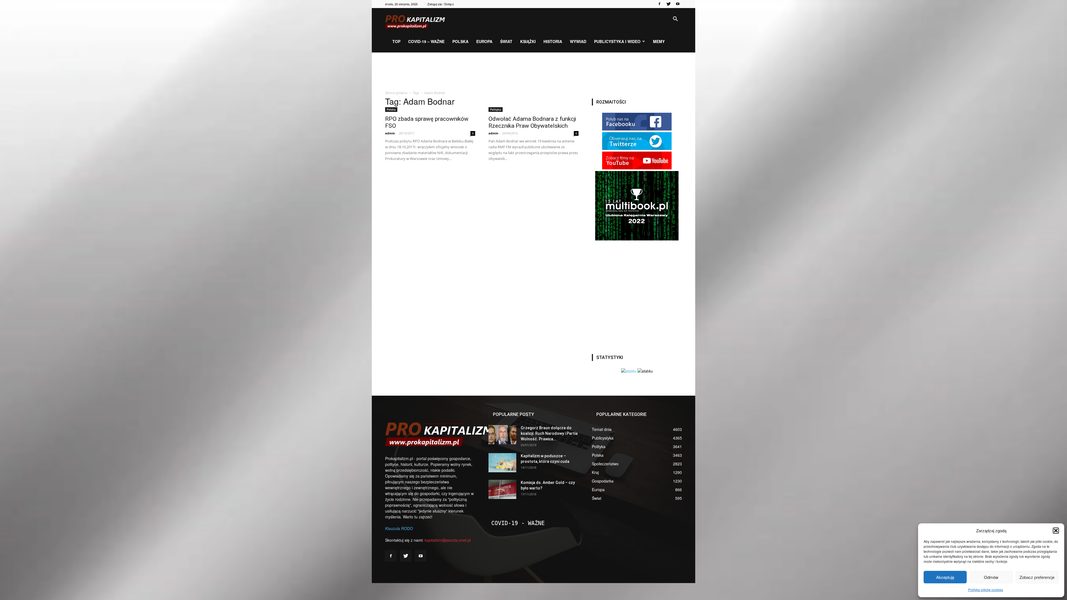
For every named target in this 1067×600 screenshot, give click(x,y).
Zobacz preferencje (1036, 577)
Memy (659, 41)
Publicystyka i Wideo (617, 41)
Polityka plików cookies (985, 589)
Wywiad (578, 41)
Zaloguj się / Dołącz (440, 4)
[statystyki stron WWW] (628, 371)
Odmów (991, 577)
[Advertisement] (533, 71)
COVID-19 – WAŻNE (426, 41)
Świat (506, 41)
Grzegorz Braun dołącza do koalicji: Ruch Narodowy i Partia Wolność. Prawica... (549, 433)
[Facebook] (659, 4)
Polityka (495, 109)
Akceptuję (945, 577)
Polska (460, 41)
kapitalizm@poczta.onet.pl (448, 540)
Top (396, 41)
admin (390, 133)
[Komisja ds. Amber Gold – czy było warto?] (502, 489)
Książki (528, 41)
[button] (1056, 530)
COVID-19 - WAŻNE (518, 523)
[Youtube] (678, 4)
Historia (553, 41)
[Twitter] (668, 4)
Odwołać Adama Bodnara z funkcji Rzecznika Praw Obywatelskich (532, 122)
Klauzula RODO (399, 528)
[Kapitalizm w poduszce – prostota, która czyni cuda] (502, 462)
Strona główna (396, 92)
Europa (484, 41)
